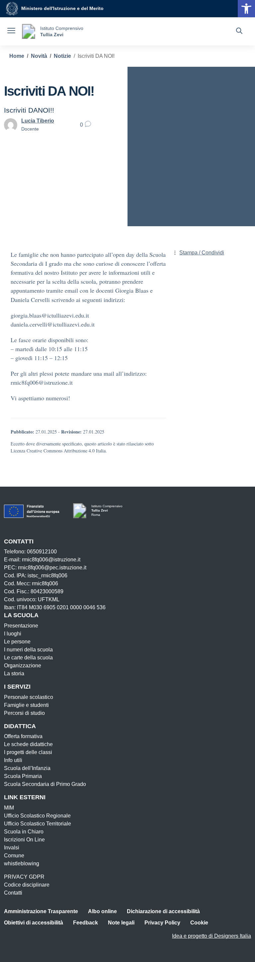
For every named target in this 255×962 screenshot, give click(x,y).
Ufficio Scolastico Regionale (37, 815)
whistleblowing (21, 863)
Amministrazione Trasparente (41, 911)
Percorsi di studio (24, 713)
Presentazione (21, 625)
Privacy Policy (162, 922)
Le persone (17, 641)
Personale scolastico (28, 697)
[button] (246, 8)
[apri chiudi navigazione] (11, 32)
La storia (14, 673)
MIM (9, 808)
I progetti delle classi (28, 752)
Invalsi (11, 847)
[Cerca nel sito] (239, 31)
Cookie (199, 922)
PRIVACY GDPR (24, 877)
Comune (14, 855)
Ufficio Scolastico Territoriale (37, 823)
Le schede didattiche (28, 744)
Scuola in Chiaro (23, 831)
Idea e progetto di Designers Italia (211, 936)
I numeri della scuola (28, 649)
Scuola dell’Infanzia (27, 768)
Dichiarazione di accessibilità (163, 911)
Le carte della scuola (28, 657)
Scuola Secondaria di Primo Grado (45, 784)
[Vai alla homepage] (28, 31)
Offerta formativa (23, 736)
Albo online (102, 911)
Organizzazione (22, 665)
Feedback (85, 922)
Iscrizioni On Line (24, 839)
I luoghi (12, 633)
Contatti (13, 893)
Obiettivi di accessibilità (33, 922)
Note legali (121, 922)
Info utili (13, 760)
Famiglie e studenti (26, 705)
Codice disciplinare (26, 885)
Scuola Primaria (23, 776)
